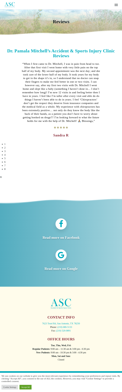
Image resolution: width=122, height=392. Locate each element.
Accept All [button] (25, 387)
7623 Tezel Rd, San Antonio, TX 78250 (61, 323)
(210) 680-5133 (64, 327)
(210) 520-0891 (63, 330)
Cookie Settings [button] (9, 387)
